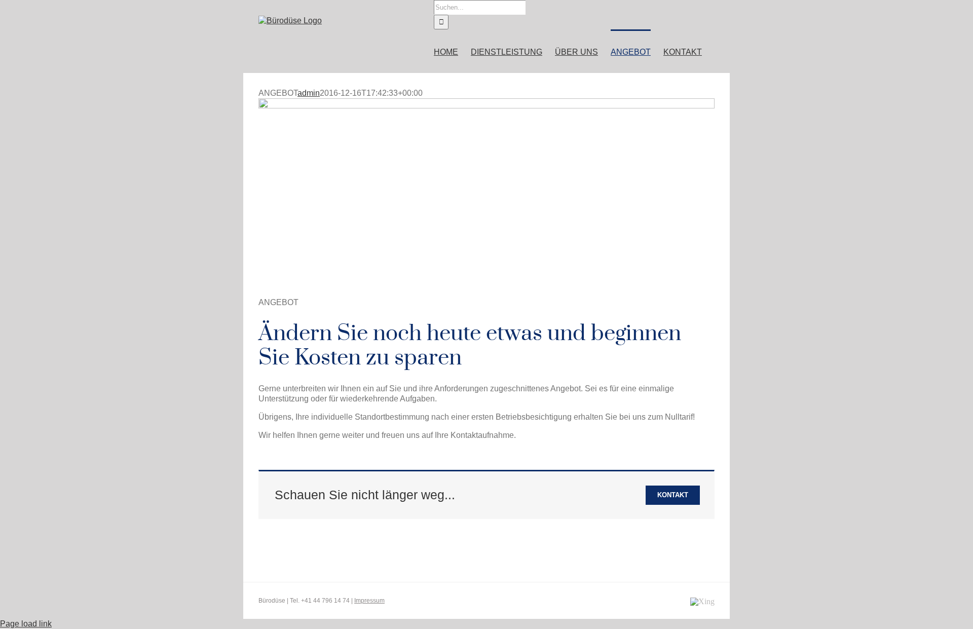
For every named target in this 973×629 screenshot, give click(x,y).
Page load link (26, 623)
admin (308, 93)
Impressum (369, 600)
